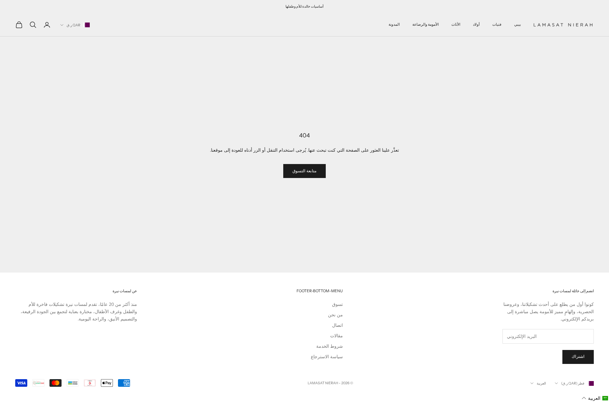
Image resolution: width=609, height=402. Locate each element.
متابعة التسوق (304, 171)
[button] (595, 398)
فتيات (496, 24)
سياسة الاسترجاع (327, 357)
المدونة (394, 24)
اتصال (337, 325)
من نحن (335, 315)
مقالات (336, 336)
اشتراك (578, 356)
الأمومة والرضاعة (425, 24)
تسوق (337, 304)
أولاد (476, 24)
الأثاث (455, 24)
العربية (541, 383)
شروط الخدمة (329, 346)
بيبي (517, 24)
